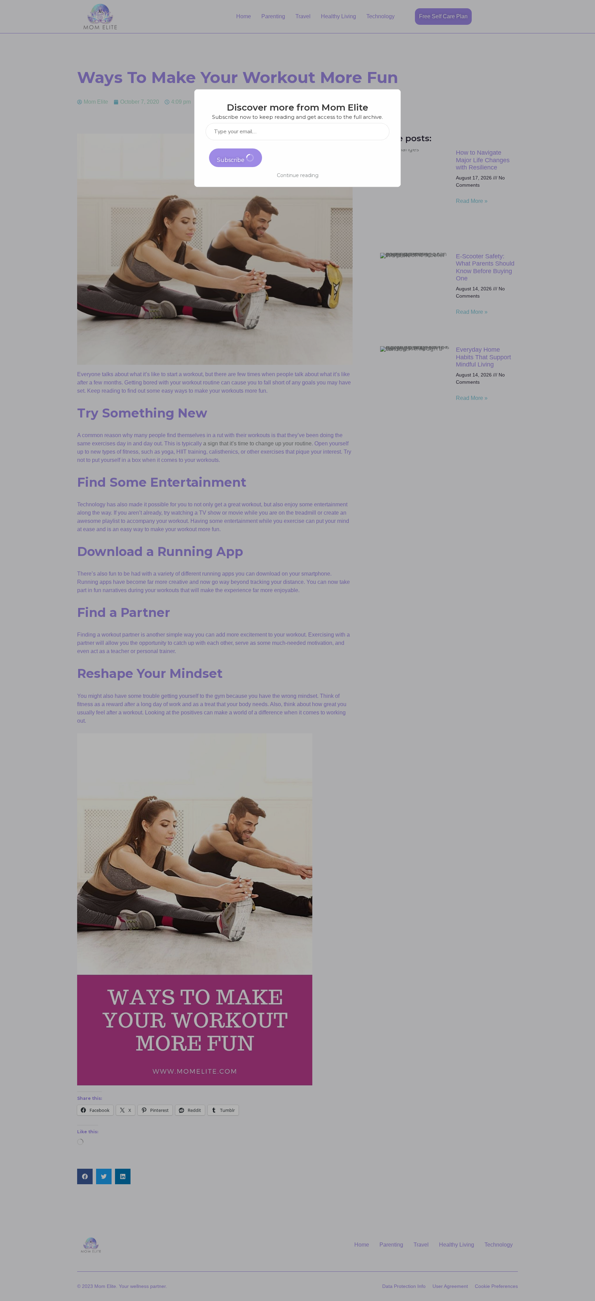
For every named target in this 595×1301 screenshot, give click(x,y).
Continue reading (298, 175)
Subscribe (231, 160)
